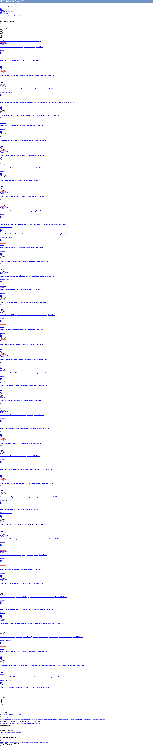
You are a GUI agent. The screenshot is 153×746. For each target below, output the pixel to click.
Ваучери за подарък (14, 732)
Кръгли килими (39, 719)
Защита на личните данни (26, 742)
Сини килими (14, 719)
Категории (5, 16)
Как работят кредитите (26, 727)
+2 (0, 69)
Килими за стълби (17, 714)
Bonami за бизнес (21, 732)
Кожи (6, 714)
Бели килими (9, 719)
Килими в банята (101, 719)
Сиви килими (26, 719)
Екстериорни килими (52, 719)
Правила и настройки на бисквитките (40, 742)
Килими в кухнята (75, 719)
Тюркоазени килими (68, 719)
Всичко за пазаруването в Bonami (14, 742)
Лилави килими (20, 719)
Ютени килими (45, 719)
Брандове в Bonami (6, 732)
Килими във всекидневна (92, 719)
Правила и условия (4, 742)
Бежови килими (60, 719)
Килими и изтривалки (11, 16)
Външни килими (10, 714)
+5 (0, 618)
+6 (1, 618)
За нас (1, 732)
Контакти (2, 727)
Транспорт (6, 727)
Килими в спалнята (83, 719)
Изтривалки (2, 714)
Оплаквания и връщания (13, 727)
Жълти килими (3, 719)
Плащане (20, 727)
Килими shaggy (32, 719)
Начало (1, 16)
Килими (21, 16)
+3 (1, 368)
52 (2, 706)
